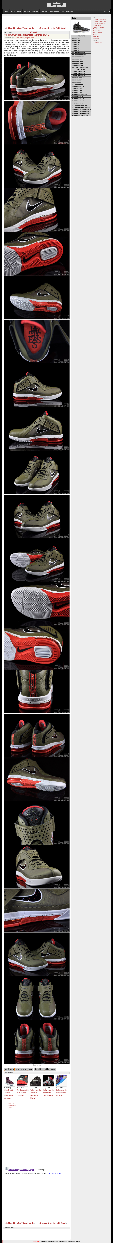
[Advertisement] (36, 20)
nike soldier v (39, 1069)
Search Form (98, 42)
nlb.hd (47, 1069)
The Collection (97, 33)
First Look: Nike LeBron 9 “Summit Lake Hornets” (22, 28)
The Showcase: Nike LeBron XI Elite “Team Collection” (48, 1092)
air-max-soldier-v (20, 38)
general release (21, 1069)
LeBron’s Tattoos (99, 23)
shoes (32, 38)
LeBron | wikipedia (100, 19)
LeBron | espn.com (100, 21)
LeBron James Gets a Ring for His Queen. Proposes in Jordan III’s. (60, 28)
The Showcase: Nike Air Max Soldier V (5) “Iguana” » (26, 35)
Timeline (10, 1107)
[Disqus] (37, 1137)
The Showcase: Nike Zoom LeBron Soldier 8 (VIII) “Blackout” (35, 1094)
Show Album (36, 1065)
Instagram (96, 38)
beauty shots (9, 1069)
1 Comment (33, 32)
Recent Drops (11, 1103)
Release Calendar (12, 1105)
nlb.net (53, 1069)
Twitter (95, 34)
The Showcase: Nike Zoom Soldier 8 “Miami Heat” (23, 1092)
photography (27, 38)
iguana (30, 1069)
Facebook (96, 36)
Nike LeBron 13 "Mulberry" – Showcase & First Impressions (9, 1094)
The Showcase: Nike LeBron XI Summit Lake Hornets (61, 1092)
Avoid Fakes (97, 31)
